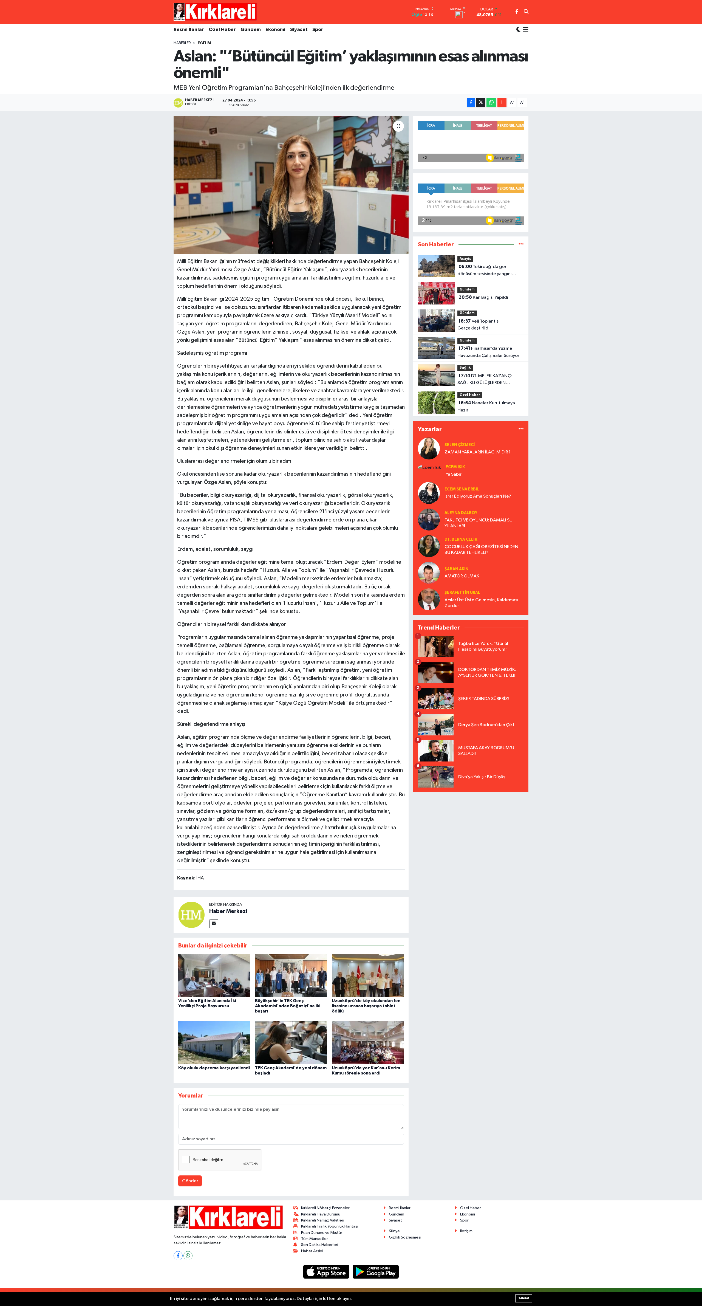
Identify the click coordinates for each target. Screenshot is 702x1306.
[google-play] (376, 1271)
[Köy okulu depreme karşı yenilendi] (214, 1042)
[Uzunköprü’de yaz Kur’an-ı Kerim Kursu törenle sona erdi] (368, 1042)
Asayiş (465, 259)
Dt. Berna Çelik (461, 539)
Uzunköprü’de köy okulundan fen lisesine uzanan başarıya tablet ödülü (366, 1005)
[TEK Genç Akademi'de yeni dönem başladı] (291, 1042)
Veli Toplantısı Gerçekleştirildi (478, 325)
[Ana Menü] (525, 30)
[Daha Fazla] (501, 102)
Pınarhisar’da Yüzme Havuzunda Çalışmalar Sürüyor (488, 352)
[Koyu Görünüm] (518, 29)
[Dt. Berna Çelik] (429, 546)
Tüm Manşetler (314, 1239)
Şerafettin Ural (462, 593)
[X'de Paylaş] (480, 102)
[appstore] (327, 1271)
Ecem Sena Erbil (462, 489)
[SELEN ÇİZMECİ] (429, 448)
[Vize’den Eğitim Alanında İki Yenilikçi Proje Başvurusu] (214, 975)
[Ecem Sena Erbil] (429, 492)
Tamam (523, 1298)
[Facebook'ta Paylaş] (471, 102)
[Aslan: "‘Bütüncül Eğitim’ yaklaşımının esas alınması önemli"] (291, 185)
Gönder (190, 1181)
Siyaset (299, 29)
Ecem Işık (455, 467)
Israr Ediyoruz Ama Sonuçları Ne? (478, 496)
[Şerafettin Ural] (429, 599)
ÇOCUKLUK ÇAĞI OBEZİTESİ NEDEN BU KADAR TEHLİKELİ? (481, 550)
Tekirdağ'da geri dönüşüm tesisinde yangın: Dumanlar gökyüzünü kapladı (486, 270)
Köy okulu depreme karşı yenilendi (214, 1068)
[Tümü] (521, 244)
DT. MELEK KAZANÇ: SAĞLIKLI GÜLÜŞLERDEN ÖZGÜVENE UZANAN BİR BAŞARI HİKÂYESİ (490, 380)
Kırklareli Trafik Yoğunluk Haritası (329, 1226)
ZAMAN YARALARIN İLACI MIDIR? (478, 452)
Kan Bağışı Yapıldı (483, 297)
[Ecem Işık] (429, 467)
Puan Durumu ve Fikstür (321, 1233)
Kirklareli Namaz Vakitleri (322, 1220)
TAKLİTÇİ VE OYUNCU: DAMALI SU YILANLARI (479, 523)
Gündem (250, 29)
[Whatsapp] (188, 1255)
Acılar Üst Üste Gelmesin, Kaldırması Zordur (481, 603)
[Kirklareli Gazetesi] (215, 11)
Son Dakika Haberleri (319, 1245)
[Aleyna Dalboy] (429, 519)
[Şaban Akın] (429, 572)
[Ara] (526, 12)
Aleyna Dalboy (461, 513)
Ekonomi (275, 29)
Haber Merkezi (228, 911)
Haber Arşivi (312, 1251)
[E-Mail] (213, 923)
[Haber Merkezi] (191, 914)
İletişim (466, 1231)
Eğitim (204, 43)
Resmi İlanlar (189, 29)
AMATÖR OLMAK (462, 576)
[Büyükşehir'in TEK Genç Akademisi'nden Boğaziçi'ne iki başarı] (291, 975)
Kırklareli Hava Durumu (320, 1214)
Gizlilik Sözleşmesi (405, 1237)
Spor (317, 29)
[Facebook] (178, 1255)
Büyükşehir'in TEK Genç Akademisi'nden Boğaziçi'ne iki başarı (287, 1005)
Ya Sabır (454, 474)
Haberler (182, 43)
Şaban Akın (456, 569)
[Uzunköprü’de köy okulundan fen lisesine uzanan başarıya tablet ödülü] (368, 975)
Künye (394, 1231)
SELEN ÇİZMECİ (460, 445)
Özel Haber (222, 29)
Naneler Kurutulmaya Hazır (486, 406)
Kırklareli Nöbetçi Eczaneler (325, 1208)
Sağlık (465, 367)
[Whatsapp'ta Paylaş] (491, 102)
